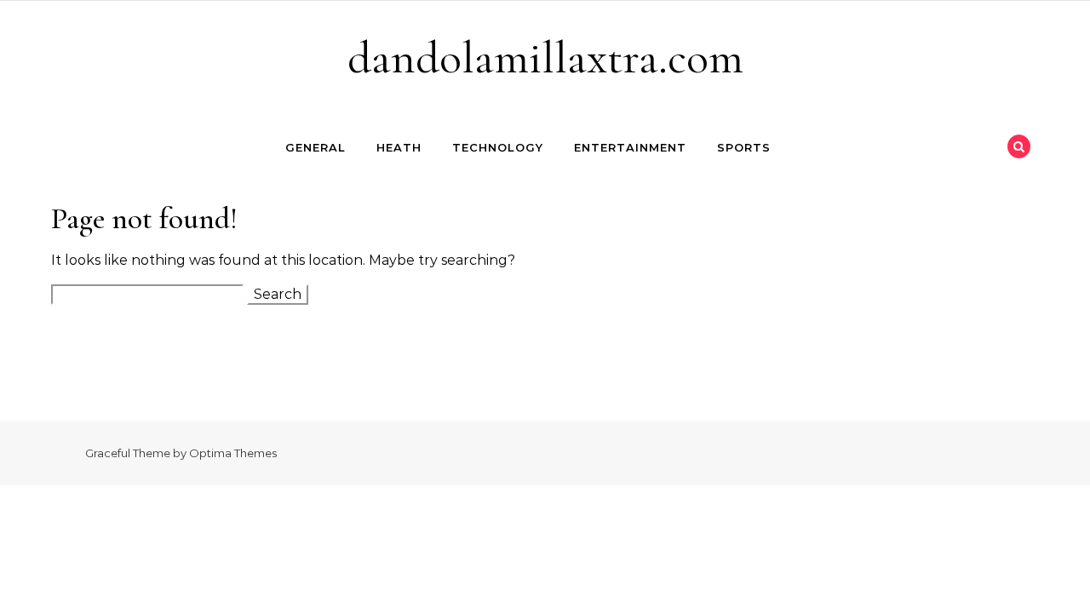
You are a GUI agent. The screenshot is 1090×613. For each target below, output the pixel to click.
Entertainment (630, 147)
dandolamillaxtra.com (545, 57)
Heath (399, 147)
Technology (497, 147)
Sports (744, 147)
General (315, 147)
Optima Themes (233, 453)
